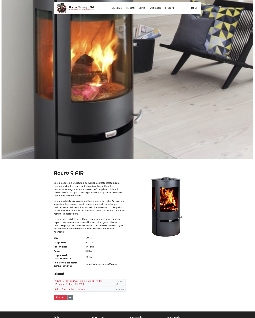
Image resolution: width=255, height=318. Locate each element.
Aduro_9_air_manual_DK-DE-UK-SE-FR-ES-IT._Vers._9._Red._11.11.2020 (79, 282)
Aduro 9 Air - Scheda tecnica (70, 289)
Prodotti (130, 7)
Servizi (142, 7)
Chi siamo (117, 7)
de (196, 7)
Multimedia (155, 7)
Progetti (169, 7)
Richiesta (60, 297)
